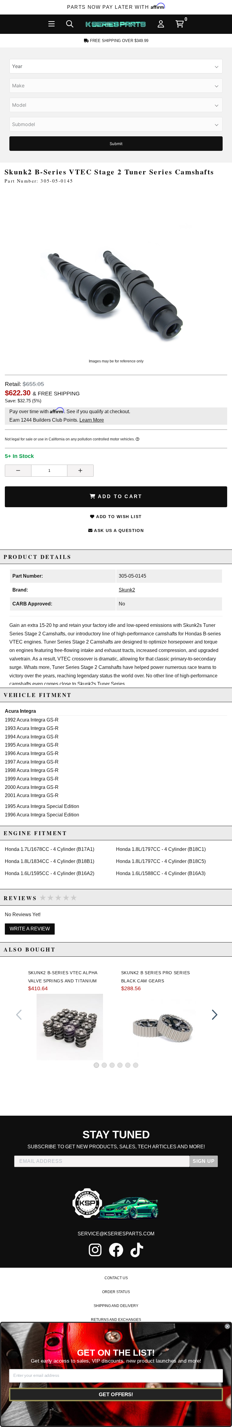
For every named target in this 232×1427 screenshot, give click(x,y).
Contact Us (116, 1278)
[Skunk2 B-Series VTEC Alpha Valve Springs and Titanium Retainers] (70, 1027)
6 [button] (135, 1065)
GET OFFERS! (116, 1394)
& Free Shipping (56, 394)
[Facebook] (116, 1250)
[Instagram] (95, 1250)
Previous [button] (19, 1014)
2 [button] (104, 1065)
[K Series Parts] (116, 24)
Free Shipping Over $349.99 (118, 40)
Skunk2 (127, 589)
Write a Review (30, 928)
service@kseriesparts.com (116, 1233)
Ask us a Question (118, 530)
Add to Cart (119, 496)
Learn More (91, 420)
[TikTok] (136, 1250)
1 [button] (96, 1065)
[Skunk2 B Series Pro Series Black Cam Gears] (163, 1027)
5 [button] (127, 1065)
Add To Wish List (118, 516)
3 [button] (112, 1065)
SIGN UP (204, 1161)
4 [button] (120, 1065)
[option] (116, 272)
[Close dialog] (227, 1326)
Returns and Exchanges (116, 1320)
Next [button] (213, 1014)
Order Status (116, 1292)
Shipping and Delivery (116, 1306)
